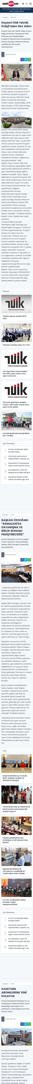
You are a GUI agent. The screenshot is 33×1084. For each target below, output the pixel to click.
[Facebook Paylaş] (22, 59)
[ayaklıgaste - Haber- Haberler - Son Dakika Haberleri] (10, 4)
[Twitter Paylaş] (25, 59)
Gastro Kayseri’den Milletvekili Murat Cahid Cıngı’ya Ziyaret (16, 10)
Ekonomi (13, 17)
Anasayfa (5, 17)
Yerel (12, 515)
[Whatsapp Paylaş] (29, 59)
